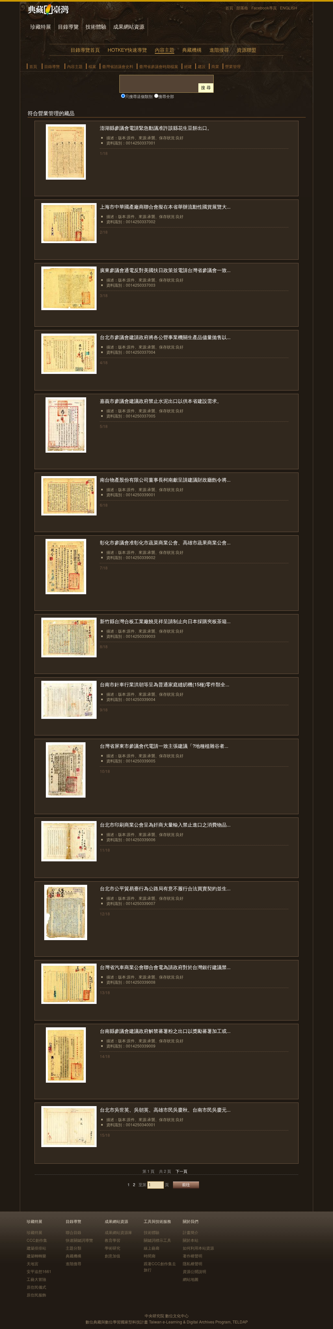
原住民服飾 (36, 1294)
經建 (188, 66)
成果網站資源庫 (118, 1232)
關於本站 (190, 1240)
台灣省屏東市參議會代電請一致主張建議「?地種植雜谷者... (164, 745)
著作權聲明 (192, 1255)
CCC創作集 (37, 1240)
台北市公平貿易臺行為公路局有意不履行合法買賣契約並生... (165, 888)
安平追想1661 (39, 1271)
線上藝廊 (151, 1248)
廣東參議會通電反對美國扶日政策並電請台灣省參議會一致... (165, 270)
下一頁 (181, 1171)
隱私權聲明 (192, 1263)
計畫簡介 (190, 1232)
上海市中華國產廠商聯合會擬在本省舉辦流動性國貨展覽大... (165, 206)
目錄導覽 (68, 26)
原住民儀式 (36, 1287)
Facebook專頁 (264, 7)
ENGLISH (288, 7)
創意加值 (112, 1255)
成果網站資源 (128, 26)
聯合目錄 (73, 1232)
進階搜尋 (219, 49)
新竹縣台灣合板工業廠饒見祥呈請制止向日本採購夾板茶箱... (165, 621)
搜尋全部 (166, 96)
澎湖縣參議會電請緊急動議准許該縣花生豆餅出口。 (156, 127)
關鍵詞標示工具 (157, 1240)
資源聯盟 (246, 49)
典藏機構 (192, 49)
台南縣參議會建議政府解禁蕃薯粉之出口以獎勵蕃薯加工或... (165, 1030)
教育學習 (112, 1240)
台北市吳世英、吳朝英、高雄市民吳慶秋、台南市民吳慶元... (165, 1109)
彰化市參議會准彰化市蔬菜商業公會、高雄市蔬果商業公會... (165, 542)
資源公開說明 (194, 1271)
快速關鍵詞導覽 (79, 1240)
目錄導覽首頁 (85, 49)
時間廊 (149, 1255)
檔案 (92, 66)
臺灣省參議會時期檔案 (158, 66)
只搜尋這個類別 (139, 96)
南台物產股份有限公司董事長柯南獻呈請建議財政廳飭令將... (165, 479)
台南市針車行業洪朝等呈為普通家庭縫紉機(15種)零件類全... (164, 684)
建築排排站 (36, 1248)
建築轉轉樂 (36, 1255)
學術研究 (112, 1248)
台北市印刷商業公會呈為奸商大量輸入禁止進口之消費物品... (165, 824)
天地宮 (32, 1263)
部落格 (242, 7)
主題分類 (73, 1248)
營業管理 (233, 66)
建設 (202, 66)
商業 (215, 66)
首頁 (229, 7)
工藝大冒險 (36, 1279)
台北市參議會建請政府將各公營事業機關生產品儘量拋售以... (165, 337)
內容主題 (164, 49)
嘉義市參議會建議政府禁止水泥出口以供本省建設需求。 (161, 400)
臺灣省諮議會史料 (117, 66)
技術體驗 (96, 26)
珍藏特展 (40, 26)
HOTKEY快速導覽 (127, 49)
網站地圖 (190, 1279)
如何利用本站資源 (198, 1248)
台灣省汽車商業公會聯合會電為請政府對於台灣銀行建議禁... (165, 967)
